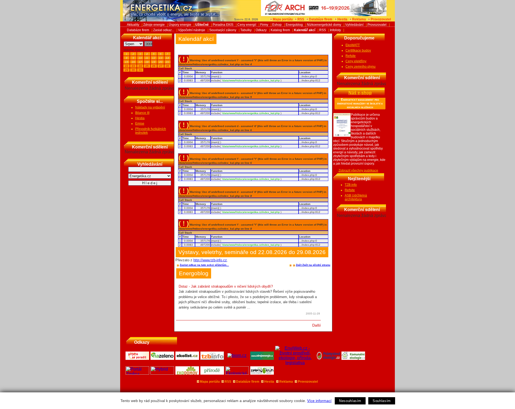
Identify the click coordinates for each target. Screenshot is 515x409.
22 (126, 65)
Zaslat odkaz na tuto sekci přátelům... (204, 264)
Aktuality (133, 25)
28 (167, 65)
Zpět (299, 264)
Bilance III (142, 113)
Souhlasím (382, 401)
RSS (300, 19)
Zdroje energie (154, 25)
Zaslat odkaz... (163, 30)
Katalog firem (280, 30)
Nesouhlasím (350, 401)
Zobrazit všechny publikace (358, 170)
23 (133, 65)
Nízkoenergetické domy (324, 25)
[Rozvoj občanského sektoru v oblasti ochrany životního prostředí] (262, 373)
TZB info (351, 185)
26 (153, 65)
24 (140, 65)
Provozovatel (381, 19)
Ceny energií (246, 25)
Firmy (264, 25)
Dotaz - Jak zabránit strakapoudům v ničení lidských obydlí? (226, 286)
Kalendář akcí (304, 30)
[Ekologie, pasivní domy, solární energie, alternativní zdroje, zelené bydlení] (237, 373)
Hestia (342, 19)
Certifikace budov (358, 50)
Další (316, 325)
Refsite (350, 56)
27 (160, 65)
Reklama (359, 19)
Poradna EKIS (223, 25)
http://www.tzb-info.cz (210, 260)
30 (133, 69)
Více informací (319, 401)
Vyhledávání (354, 25)
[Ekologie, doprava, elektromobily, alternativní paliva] (162, 373)
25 (147, 65)
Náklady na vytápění (150, 107)
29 (126, 69)
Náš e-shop (360, 93)
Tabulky (246, 30)
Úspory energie (180, 25)
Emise (139, 123)
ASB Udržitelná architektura (356, 197)
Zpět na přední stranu (316, 264)
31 (140, 69)
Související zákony (222, 30)
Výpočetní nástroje (191, 30)
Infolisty (335, 30)
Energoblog (294, 25)
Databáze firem (320, 19)
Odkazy (261, 30)
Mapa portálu (283, 19)
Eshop (277, 25)
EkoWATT (352, 45)
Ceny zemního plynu (360, 66)
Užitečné (202, 25)
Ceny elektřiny (355, 61)
